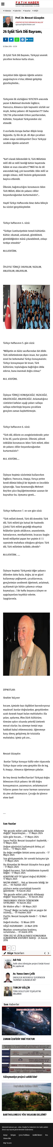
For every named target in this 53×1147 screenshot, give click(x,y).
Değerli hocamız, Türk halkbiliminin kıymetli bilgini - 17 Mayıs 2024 (26, 871)
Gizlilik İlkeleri (37, 1135)
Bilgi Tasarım (7, 1143)
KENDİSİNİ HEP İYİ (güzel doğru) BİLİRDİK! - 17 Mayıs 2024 (25, 877)
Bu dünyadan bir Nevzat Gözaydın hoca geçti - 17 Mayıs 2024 (26, 865)
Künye (5, 1135)
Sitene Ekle (7, 1138)
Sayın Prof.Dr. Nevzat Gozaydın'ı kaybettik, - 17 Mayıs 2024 (25, 841)
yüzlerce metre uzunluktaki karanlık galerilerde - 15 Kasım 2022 (22, 889)
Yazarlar (27, 11)
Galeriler (17, 11)
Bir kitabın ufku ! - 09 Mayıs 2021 (20, 906)
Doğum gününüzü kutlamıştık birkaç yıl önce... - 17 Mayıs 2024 (23, 847)
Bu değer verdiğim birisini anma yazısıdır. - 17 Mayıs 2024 (26, 853)
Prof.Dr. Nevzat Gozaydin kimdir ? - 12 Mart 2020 (25, 917)
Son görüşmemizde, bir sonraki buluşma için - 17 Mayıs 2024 (26, 859)
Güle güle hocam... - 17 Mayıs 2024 (21, 836)
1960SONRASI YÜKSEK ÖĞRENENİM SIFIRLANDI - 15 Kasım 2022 (20, 901)
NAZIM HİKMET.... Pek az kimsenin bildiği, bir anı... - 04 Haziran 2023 (25, 883)
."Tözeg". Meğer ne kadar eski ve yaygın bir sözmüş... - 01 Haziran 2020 (25, 911)
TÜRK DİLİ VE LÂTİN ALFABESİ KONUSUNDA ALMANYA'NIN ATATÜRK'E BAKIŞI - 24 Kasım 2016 (25, 938)
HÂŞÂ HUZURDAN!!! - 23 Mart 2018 (20, 925)
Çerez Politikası (24, 1135)
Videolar (7, 11)
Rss (46, 1135)
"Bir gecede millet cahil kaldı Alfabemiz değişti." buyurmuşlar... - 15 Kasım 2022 (23, 895)
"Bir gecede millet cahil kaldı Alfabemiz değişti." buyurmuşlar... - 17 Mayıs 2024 (23, 832)
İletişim (13, 1135)
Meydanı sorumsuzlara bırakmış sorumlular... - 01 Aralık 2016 (20, 930)
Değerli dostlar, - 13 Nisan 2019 (19, 922)
